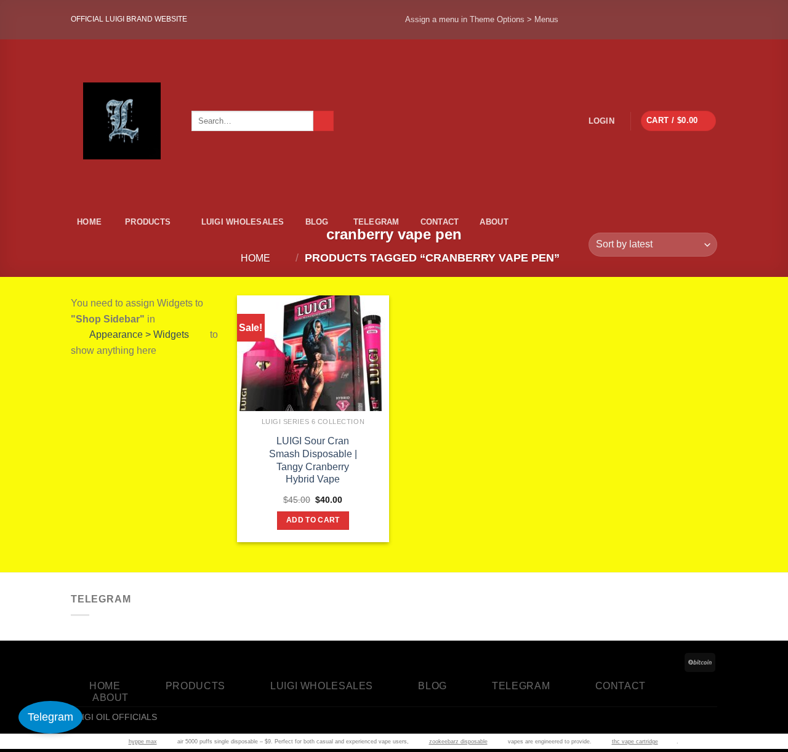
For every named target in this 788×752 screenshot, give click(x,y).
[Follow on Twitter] (662, 19)
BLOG (317, 221)
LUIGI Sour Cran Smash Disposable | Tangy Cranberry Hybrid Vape (313, 460)
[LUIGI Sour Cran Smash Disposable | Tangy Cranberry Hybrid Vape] (313, 391)
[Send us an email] (699, 19)
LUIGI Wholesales (242, 221)
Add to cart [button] (313, 520)
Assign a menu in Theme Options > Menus (481, 19)
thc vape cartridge (635, 741)
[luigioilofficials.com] (122, 120)
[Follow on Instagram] (626, 19)
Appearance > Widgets (139, 334)
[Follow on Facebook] (590, 19)
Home (89, 221)
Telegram (376, 221)
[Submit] (323, 121)
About (494, 221)
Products (148, 221)
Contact (439, 221)
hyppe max (143, 741)
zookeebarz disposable (458, 741)
